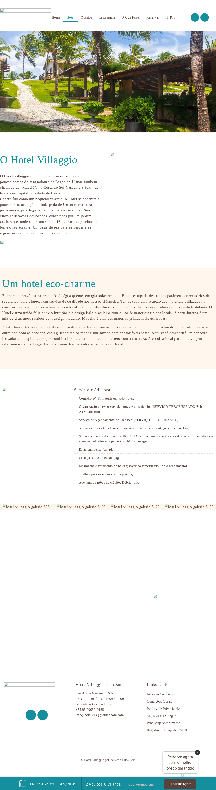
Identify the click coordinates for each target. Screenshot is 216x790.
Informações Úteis (160, 694)
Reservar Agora (180, 784)
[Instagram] (195, 17)
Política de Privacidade (163, 709)
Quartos (86, 17)
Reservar (152, 17)
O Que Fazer (131, 17)
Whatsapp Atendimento (163, 723)
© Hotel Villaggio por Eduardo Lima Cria (108, 760)
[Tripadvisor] (204, 17)
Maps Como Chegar (161, 716)
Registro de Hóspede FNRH (167, 730)
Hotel (71, 17)
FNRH (170, 17)
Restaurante (107, 17)
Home (56, 17)
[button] (4, 82)
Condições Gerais (159, 701)
